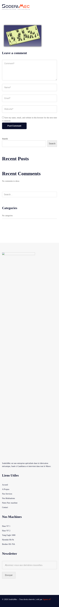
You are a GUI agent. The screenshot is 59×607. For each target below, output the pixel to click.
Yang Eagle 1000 (8, 535)
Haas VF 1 (6, 526)
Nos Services (7, 494)
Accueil (5, 485)
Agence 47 (47, 599)
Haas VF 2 (6, 531)
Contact (5, 507)
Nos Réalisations (8, 498)
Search (5, 139)
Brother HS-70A (8, 544)
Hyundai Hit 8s (8, 540)
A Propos (5, 489)
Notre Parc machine (9, 503)
